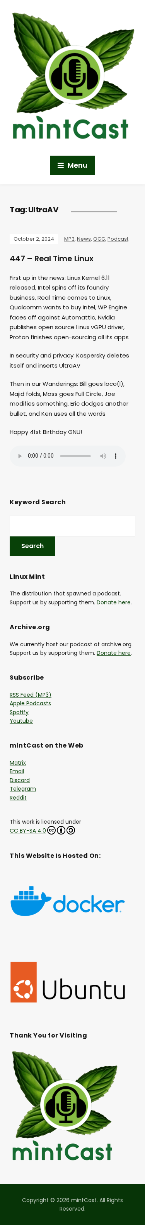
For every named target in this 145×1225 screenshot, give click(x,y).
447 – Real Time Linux (52, 258)
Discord (20, 780)
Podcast (117, 239)
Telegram (23, 789)
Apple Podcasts (30, 703)
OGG (99, 239)
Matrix (18, 763)
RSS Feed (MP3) (30, 695)
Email (17, 771)
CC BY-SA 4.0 (28, 831)
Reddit (18, 798)
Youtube (21, 721)
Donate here (114, 602)
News (84, 239)
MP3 (69, 239)
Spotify (19, 712)
